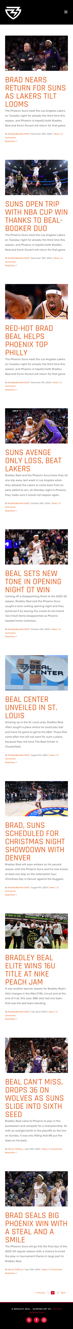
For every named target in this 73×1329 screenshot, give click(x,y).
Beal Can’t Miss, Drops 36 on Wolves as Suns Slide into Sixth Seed (34, 1098)
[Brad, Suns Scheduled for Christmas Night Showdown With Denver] (36, 797)
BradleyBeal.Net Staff (18, 134)
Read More (10, 141)
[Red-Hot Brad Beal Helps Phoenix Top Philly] (36, 300)
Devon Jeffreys (15, 1149)
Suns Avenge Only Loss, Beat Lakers (33, 460)
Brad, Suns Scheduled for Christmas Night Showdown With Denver (35, 841)
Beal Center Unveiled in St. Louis (31, 707)
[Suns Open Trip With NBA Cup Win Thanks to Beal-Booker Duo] (36, 176)
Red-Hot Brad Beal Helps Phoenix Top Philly (29, 340)
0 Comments (56, 1149)
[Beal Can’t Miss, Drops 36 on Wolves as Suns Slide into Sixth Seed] (36, 1054)
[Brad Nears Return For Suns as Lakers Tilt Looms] (36, 52)
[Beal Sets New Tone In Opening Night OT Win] (36, 546)
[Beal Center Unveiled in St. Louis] (36, 671)
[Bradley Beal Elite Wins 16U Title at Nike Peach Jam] (36, 930)
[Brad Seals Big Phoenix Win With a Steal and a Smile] (36, 1188)
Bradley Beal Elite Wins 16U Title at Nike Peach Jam (30, 970)
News (56, 134)
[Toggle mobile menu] (66, 12)
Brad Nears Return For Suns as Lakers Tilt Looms (35, 92)
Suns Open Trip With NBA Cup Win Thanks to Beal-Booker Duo (36, 216)
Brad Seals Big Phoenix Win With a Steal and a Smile (36, 1227)
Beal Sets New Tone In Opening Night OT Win (33, 581)
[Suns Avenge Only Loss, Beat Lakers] (36, 425)
